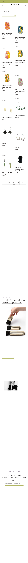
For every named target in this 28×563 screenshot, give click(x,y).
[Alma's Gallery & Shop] (14, 5)
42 (9, 182)
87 (22, 182)
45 (16, 182)
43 (11, 182)
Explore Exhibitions (12, 484)
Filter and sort (7, 15)
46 (18, 182)
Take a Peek (6, 357)
